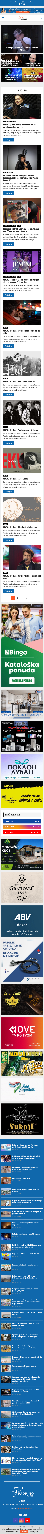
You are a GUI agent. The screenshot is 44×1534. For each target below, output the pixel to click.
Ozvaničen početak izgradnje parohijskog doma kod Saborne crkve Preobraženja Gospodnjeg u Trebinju (26, 1471)
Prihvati (24, 1532)
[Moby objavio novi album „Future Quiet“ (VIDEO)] (32, 60)
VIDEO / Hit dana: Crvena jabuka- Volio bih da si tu (21, 332)
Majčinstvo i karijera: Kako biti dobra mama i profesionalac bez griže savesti (27, 1246)
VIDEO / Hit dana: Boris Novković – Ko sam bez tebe (22, 577)
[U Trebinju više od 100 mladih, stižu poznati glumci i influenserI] (6, 1214)
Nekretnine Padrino (29, 2)
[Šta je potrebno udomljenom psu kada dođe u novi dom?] (6, 1326)
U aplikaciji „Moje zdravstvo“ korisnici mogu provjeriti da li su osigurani (27, 1201)
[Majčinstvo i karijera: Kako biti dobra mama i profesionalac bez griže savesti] (6, 1247)
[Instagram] (21, 1520)
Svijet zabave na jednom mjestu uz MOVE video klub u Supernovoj (25, 1391)
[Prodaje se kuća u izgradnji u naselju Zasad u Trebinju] (6, 1267)
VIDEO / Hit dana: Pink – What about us (19, 381)
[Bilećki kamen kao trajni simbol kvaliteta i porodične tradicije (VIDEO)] (6, 1403)
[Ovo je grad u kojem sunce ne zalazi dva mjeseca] (6, 1191)
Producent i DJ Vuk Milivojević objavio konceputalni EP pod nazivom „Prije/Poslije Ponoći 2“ (20, 178)
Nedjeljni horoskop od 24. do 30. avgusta (26, 1234)
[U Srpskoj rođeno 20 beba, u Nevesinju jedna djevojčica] (6, 1291)
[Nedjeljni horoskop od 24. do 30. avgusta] (6, 1236)
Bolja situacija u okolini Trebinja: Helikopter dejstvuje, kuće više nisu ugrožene (24, 1278)
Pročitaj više (34, 1532)
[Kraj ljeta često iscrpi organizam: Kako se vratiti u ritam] (6, 1449)
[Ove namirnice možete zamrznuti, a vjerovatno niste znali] (6, 1368)
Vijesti (10, 172)
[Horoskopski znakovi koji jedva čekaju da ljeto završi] (6, 1359)
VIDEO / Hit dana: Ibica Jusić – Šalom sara (20, 527)
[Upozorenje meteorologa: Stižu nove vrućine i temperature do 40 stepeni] (6, 1337)
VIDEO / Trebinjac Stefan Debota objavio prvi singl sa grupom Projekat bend (21, 281)
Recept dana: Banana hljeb (21, 1178)
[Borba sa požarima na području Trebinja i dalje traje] (6, 1225)
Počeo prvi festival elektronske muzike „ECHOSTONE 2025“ (11, 77)
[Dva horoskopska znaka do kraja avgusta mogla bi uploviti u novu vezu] (6, 1169)
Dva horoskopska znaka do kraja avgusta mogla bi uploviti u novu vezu (25, 1168)
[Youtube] (27, 1520)
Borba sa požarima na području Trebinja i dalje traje (26, 1224)
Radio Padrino (15, 2)
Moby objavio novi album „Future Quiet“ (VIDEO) (32, 64)
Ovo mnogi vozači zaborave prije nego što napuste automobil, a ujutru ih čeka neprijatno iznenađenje (26, 1379)
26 (26, 598)
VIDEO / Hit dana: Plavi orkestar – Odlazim (20, 430)
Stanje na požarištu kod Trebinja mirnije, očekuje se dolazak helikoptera (26, 1413)
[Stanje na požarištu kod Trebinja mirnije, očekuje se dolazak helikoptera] (6, 1414)
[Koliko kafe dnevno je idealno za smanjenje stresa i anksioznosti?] (6, 1438)
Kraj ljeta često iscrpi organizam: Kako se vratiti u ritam (26, 1448)
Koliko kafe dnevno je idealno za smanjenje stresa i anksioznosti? (26, 1437)
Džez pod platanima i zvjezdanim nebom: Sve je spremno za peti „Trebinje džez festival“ (27, 1459)
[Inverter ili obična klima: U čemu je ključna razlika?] (6, 1315)
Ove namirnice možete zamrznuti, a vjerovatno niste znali (24, 1367)
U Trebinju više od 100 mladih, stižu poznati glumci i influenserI (26, 1212)
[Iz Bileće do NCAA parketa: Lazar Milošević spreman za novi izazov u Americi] (6, 1158)
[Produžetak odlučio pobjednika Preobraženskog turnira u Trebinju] (6, 1348)
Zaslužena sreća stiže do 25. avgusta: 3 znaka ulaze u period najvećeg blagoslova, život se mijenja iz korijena (27, 1425)
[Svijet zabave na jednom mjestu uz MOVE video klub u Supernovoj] (6, 1392)
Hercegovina (7, 121)
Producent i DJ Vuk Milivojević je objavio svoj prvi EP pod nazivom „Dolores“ (21, 230)
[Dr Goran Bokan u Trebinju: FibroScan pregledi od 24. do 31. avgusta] (6, 1147)
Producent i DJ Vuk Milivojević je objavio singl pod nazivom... (32, 77)
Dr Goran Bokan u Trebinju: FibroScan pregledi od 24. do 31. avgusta (25, 1146)
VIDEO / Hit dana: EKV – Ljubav (15, 478)
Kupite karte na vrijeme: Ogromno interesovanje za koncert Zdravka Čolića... (11, 63)
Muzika (14, 121)
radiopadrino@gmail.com (24, 1508)
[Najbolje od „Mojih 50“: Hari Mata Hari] (6, 1256)
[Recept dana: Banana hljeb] (6, 1180)
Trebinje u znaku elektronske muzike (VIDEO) (22, 49)
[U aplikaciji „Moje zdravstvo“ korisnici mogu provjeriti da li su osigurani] (6, 1203)
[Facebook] (15, 1520)
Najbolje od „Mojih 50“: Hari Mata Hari (25, 1254)
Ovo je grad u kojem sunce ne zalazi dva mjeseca (25, 1190)
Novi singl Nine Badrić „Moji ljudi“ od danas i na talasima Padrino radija (21, 125)
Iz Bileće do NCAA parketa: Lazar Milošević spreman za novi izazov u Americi (26, 1157)
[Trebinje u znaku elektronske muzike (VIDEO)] (22, 39)
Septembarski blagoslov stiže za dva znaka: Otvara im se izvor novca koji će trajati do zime (26, 1302)
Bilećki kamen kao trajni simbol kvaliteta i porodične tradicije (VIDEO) (26, 1402)
